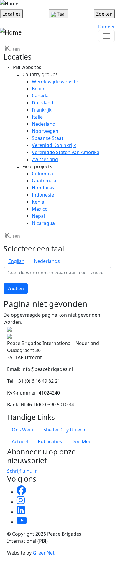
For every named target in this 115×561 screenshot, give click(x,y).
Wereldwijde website (55, 81)
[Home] (9, 3)
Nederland (43, 124)
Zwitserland (45, 159)
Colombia (42, 173)
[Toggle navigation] (106, 36)
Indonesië (43, 195)
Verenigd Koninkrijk (54, 145)
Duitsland (42, 102)
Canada (40, 95)
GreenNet (44, 552)
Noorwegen (45, 131)
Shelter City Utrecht (65, 429)
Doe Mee (81, 441)
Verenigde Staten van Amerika (65, 152)
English (16, 261)
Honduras (43, 187)
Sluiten (8, 48)
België (38, 88)
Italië (37, 117)
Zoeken (15, 288)
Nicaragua (43, 223)
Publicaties (50, 441)
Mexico (40, 209)
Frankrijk (42, 110)
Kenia (38, 202)
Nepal (38, 216)
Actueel (20, 441)
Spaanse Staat (47, 138)
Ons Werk (23, 429)
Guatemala (44, 180)
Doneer (106, 26)
